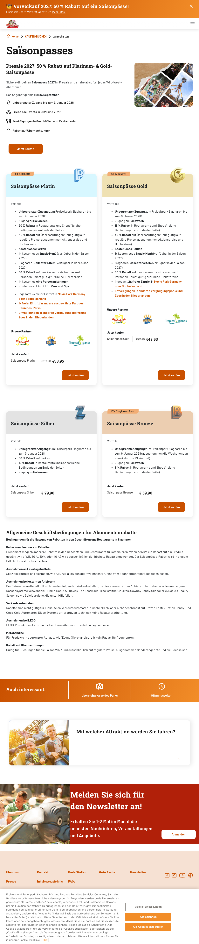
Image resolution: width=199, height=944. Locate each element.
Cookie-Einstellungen (148, 906)
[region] (99, 916)
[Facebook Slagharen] (167, 875)
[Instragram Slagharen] (174, 875)
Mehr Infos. (58, 12)
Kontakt (42, 872)
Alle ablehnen (148, 916)
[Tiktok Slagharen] (190, 875)
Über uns (12, 872)
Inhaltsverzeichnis (50, 881)
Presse (11, 881)
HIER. (45, 939)
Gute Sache (107, 872)
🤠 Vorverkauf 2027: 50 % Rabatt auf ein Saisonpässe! (67, 6)
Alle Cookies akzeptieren (148, 926)
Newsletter (138, 872)
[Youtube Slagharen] (182, 875)
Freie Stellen (77, 872)
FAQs (71, 881)
